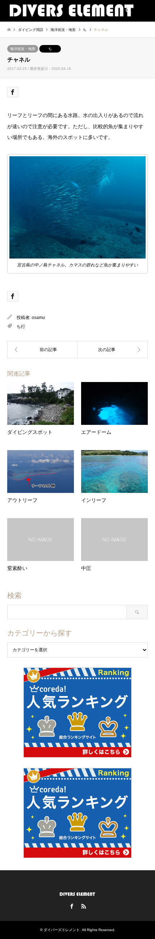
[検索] (128, 11)
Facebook (71, 906)
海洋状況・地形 (22, 49)
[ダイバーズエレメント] (71, 10)
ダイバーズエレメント (62, 930)
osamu (38, 317)
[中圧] (113, 349)
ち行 (21, 326)
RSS (83, 906)
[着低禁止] (42, 349)
